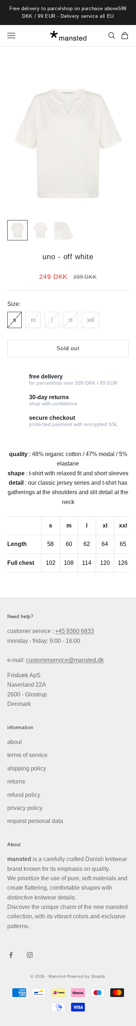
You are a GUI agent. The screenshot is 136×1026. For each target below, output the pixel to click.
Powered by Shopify (86, 976)
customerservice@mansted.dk (65, 660)
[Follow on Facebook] (11, 955)
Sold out (68, 348)
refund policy (23, 795)
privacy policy (24, 808)
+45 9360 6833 (74, 631)
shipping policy (26, 768)
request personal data (35, 821)
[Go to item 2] (40, 230)
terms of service (27, 755)
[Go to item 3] (64, 230)
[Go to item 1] (17, 230)
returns (16, 781)
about (14, 742)
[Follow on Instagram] (29, 955)
